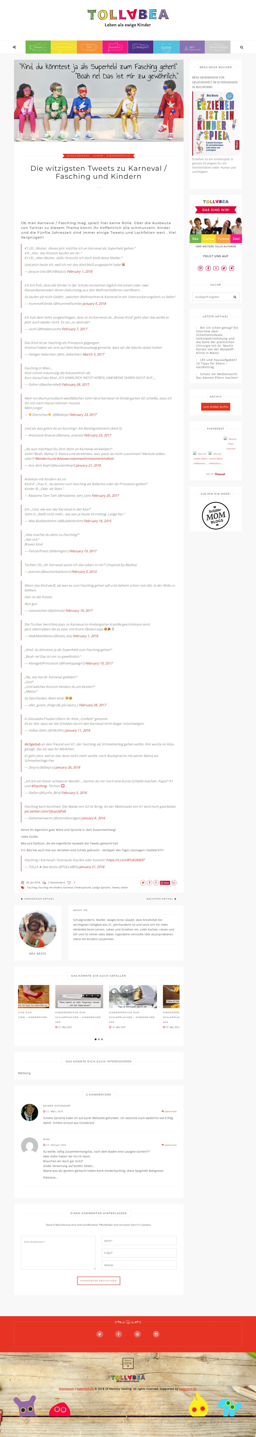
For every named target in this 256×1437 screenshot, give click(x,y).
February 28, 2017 (75, 384)
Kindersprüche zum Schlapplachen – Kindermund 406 (44, 1017)
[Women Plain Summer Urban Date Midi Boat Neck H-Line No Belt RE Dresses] (231, 444)
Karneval (68, 887)
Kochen (115, 47)
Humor (166, 47)
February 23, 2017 (83, 414)
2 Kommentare (56, 882)
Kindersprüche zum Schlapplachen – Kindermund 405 (97, 1017)
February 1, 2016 (85, 636)
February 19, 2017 (82, 551)
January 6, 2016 (93, 818)
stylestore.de (187, 1389)
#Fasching (39, 786)
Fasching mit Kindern (50, 887)
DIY (89, 47)
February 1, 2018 (79, 271)
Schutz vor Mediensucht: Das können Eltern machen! (217, 375)
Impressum (66, 1389)
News (38, 47)
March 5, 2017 (93, 354)
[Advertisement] (94, 202)
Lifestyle (140, 47)
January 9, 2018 (94, 303)
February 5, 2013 (84, 571)
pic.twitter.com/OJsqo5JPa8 (45, 811)
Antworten (170, 1111)
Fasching (32, 887)
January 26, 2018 (67, 767)
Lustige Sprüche (101, 887)
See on (210, 473)
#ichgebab (32, 744)
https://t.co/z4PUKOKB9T (125, 860)
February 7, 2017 (74, 329)
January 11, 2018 (77, 730)
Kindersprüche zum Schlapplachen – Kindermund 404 (151, 1017)
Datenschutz (219, 47)
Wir (192, 47)
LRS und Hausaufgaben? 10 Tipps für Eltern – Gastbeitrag (216, 363)
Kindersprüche (118, 155)
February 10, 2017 (79, 610)
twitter (124, 887)
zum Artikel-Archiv (215, 407)
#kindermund (45, 458)
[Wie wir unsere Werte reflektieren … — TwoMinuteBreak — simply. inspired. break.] (200, 459)
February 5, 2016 (74, 792)
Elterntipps (64, 47)
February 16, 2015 (97, 521)
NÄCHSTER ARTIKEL (160, 899)
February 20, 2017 (105, 495)
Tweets (115, 887)
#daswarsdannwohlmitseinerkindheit (85, 458)
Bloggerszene (78, 155)
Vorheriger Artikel (39, 899)
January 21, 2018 (88, 465)
